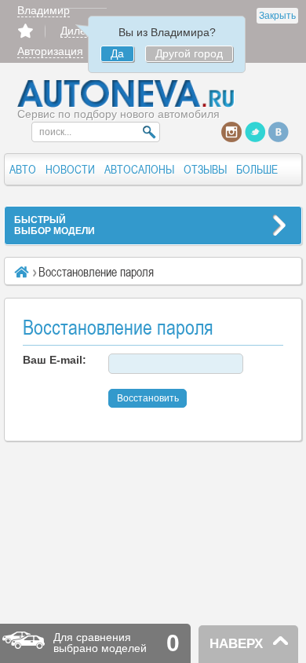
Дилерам (83, 30)
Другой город (189, 53)
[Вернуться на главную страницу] (126, 103)
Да (117, 53)
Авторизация (50, 51)
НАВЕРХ (236, 643)
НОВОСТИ (70, 169)
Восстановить (148, 398)
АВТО (22, 169)
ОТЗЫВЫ (205, 169)
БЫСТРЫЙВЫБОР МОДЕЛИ (54, 225)
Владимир (43, 10)
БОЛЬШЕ (257, 169)
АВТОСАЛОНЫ (139, 169)
